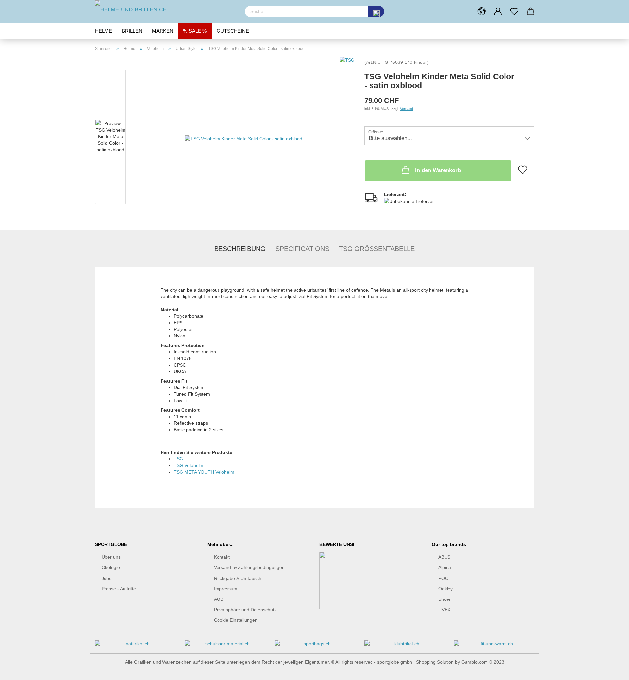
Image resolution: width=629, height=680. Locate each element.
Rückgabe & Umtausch (237, 578)
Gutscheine (233, 31)
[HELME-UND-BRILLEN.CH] (165, 10)
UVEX (444, 609)
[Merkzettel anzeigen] (514, 11)
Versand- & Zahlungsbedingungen (249, 567)
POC (443, 578)
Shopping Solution (435, 662)
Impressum (225, 588)
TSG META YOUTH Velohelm (204, 471)
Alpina (444, 567)
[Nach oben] (611, 670)
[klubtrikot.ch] (404, 646)
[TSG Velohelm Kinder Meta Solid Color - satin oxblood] (243, 138)
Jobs (106, 578)
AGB (218, 599)
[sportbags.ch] (314, 646)
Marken (162, 31)
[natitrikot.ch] (135, 646)
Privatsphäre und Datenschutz (245, 609)
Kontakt (222, 557)
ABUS (444, 557)
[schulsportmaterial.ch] (225, 646)
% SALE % (195, 31)
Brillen (132, 31)
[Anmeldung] (498, 11)
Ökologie (111, 567)
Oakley (445, 588)
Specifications (302, 248)
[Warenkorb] (531, 11)
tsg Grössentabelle (377, 248)
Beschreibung (240, 248)
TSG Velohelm (188, 465)
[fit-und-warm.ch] (494, 646)
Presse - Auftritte (119, 588)
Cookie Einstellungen (235, 620)
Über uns (111, 557)
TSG (178, 458)
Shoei (444, 599)
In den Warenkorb (438, 170)
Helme (103, 31)
